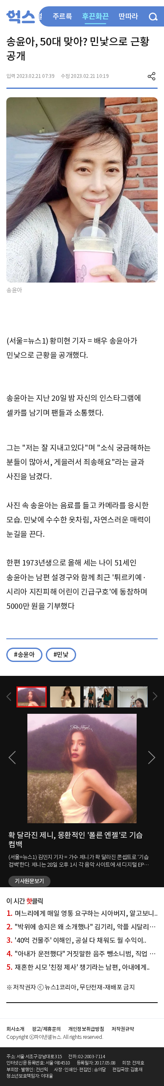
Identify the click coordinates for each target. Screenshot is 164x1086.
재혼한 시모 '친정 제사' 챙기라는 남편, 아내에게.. (78, 967)
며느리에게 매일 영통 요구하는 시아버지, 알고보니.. (81, 913)
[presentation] (8, 696)
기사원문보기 (29, 881)
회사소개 (15, 1029)
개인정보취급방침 (86, 1029)
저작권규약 (122, 1029)
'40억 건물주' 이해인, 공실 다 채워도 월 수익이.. (76, 940)
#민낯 (61, 655)
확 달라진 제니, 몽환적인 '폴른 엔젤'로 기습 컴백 (75, 839)
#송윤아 (24, 655)
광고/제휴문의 (46, 1029)
